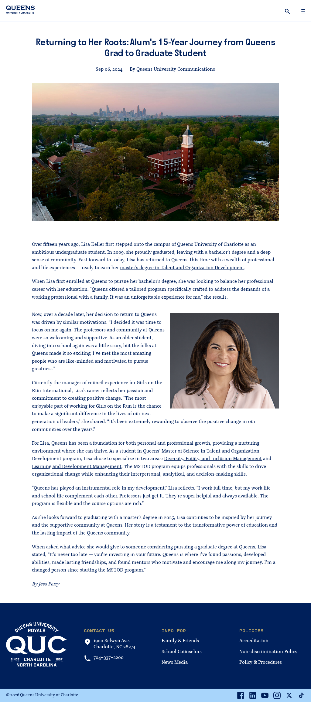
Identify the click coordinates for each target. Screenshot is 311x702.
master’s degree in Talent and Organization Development (182, 267)
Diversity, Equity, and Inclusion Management (213, 458)
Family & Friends (180, 640)
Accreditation (253, 640)
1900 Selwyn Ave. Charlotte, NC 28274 (114, 643)
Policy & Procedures (260, 662)
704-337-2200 (109, 657)
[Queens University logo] (20, 10)
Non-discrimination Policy (268, 651)
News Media (175, 662)
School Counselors (182, 651)
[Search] (287, 11)
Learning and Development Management (76, 466)
